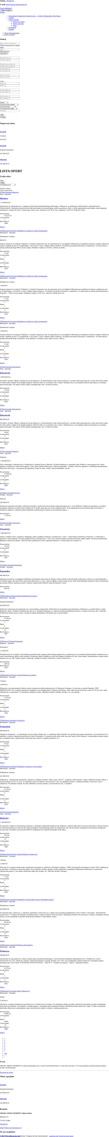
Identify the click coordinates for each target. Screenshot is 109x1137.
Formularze (12, 27)
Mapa (2, 182)
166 (5, 1054)
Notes (15, 26)
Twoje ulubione (6, 8)
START (11, 18)
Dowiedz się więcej (6, 1072)
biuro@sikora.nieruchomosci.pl (16, 4)
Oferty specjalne (18, 24)
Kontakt (11, 29)
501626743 (10, 1)
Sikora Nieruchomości (11, 33)
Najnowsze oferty (19, 22)
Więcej (2, 227)
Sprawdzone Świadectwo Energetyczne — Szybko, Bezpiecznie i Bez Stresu (34, 16)
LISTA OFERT (14, 20)
